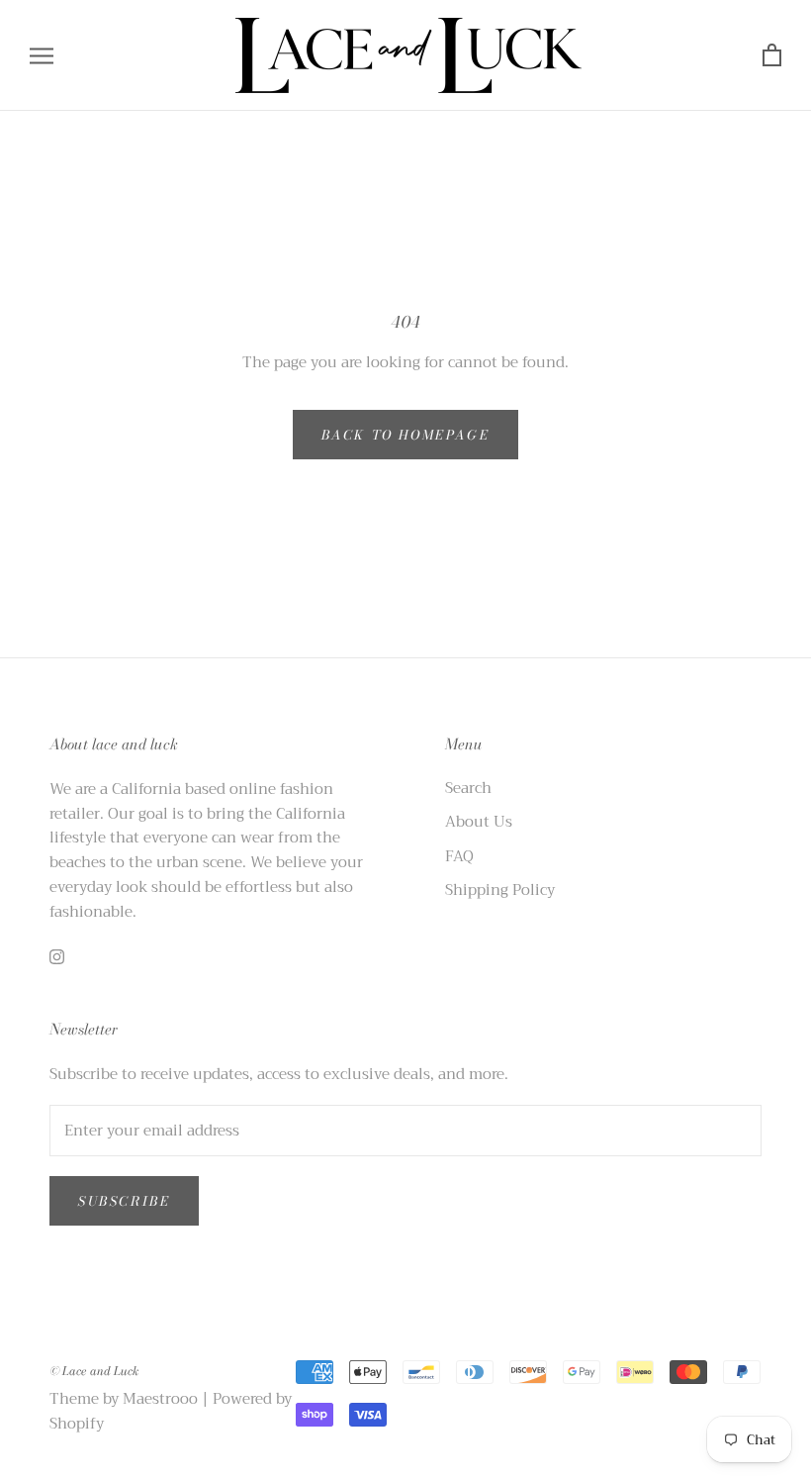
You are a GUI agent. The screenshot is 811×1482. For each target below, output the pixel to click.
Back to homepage (406, 435)
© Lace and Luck (93, 1370)
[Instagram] (56, 955)
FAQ (459, 856)
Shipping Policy (500, 890)
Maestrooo (160, 1399)
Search (468, 788)
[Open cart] (772, 56)
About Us (478, 822)
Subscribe (124, 1201)
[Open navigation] (41, 56)
